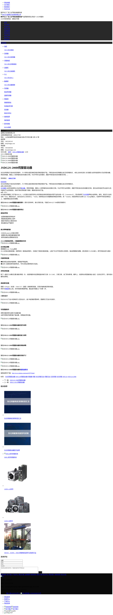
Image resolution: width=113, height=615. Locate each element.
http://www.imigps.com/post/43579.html (23, 373)
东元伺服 (86, 194)
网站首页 (3, 574)
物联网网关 (7, 102)
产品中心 (7, 26)
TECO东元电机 (9, 50)
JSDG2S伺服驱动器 (22, 376)
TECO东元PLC (9, 78)
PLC (5, 74)
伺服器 (30, 376)
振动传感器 (7, 92)
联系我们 (7, 7)
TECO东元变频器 (9, 57)
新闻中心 (7, 599)
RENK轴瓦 (7, 127)
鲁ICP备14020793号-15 (13, 593)
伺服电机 (7, 60)
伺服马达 (47, 376)
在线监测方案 (8, 106)
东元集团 (3, 188)
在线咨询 (3, 182)
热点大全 (7, 9)
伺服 (33, 376)
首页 (5, 22)
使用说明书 (24, 369)
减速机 (6, 67)
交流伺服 (53, 376)
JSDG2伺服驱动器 (18, 152)
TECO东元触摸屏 (9, 85)
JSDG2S (65, 376)
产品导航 (3, 43)
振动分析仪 (7, 113)
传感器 (6, 88)
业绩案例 (7, 31)
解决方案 (7, 29)
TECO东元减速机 (9, 71)
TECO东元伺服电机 (10, 64)
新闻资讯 (7, 33)
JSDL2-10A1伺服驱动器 (17, 382)
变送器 (6, 109)
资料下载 (7, 35)
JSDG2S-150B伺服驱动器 (17, 380)
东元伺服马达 (40, 376)
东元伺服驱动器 (10, 376)
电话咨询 (7, 603)
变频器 (6, 53)
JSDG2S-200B (72, 376)
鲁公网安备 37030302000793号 (31, 593)
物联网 (6, 99)
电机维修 (7, 120)
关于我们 (7, 4)
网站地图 (7, 2)
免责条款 (57, 574)
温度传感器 (7, 95)
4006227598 (12, 178)
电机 (5, 46)
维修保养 (7, 116)
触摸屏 (6, 81)
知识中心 (7, 37)
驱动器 (23, 188)
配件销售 (7, 123)
